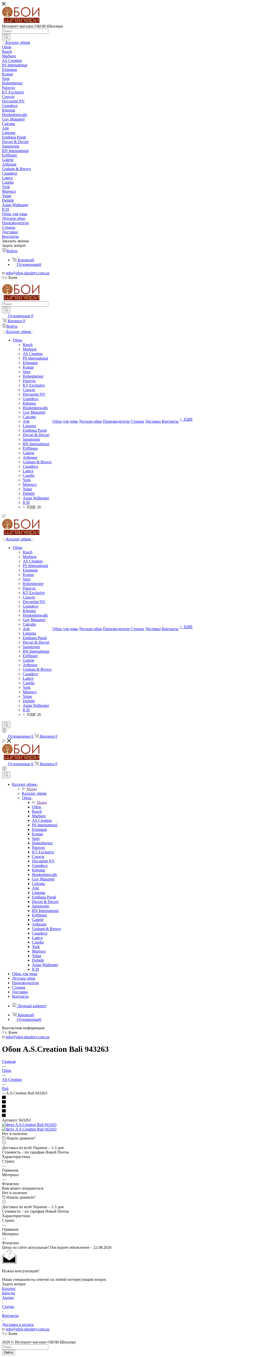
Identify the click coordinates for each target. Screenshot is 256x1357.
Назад (32, 789)
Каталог (9, 1288)
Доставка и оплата (18, 1324)
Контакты (10, 1315)
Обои (36, 807)
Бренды (8, 1293)
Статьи (8, 1306)
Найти (8, 1352)
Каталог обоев (34, 793)
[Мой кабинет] (4, 731)
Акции (8, 1297)
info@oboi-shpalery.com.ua (28, 273)
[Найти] (6, 37)
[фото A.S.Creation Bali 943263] (29, 1124)
